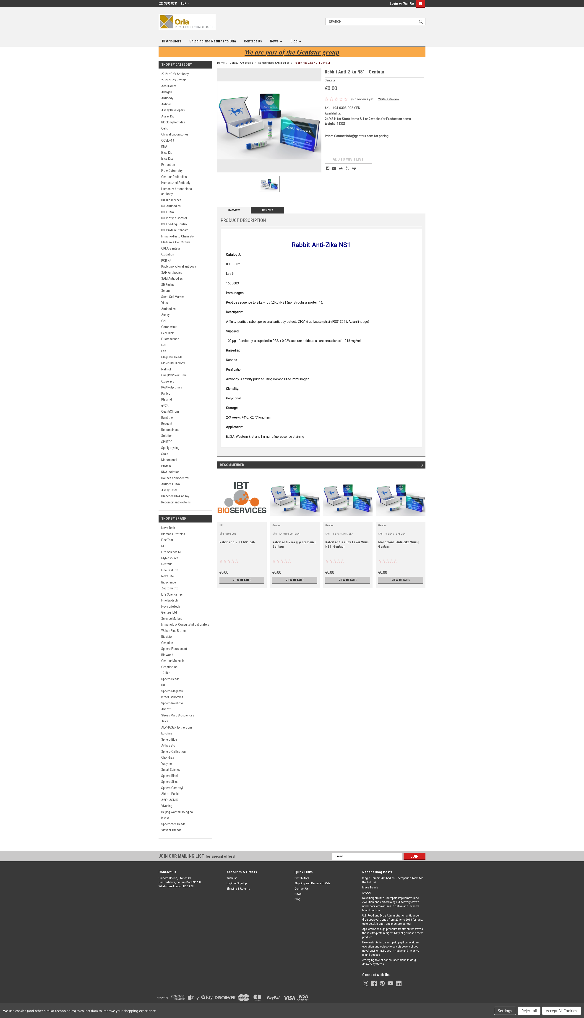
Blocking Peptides (173, 122)
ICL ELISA (167, 212)
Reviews (267, 210)
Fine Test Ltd (169, 570)
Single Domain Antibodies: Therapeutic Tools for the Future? (392, 880)
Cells (164, 128)
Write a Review (388, 99)
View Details (242, 580)
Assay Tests (169, 490)
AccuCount (168, 86)
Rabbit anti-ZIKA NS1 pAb (237, 542)
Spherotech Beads (173, 824)
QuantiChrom (170, 411)
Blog (294, 41)
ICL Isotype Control (174, 218)
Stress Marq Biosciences (177, 715)
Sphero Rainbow (172, 703)
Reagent (166, 424)
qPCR (165, 406)
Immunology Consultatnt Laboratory (185, 624)
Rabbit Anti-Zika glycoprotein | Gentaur (293, 544)
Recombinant (170, 430)
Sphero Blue (169, 739)
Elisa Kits (167, 158)
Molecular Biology (173, 363)
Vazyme (166, 764)
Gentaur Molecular (173, 661)
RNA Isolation (170, 472)
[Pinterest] (354, 168)
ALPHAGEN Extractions (177, 727)
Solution (166, 436)
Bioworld (167, 655)
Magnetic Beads (171, 357)
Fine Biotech (169, 600)
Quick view (242, 518)
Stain (164, 454)
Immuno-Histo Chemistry (178, 236)
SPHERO (166, 442)
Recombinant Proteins (176, 502)
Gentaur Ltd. (169, 612)
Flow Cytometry (171, 171)
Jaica (164, 721)
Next (423, 465)
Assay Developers (173, 110)
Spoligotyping (170, 448)
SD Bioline (168, 285)
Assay (165, 315)
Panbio (165, 393)
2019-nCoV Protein (173, 80)
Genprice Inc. (169, 667)
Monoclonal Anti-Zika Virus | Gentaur (398, 544)
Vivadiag (166, 806)
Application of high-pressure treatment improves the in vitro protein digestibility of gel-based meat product (392, 933)
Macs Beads (370, 887)
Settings (505, 1010)
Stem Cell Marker (172, 297)
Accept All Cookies (561, 1010)
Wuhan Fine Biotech (174, 631)
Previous (418, 465)
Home (221, 62)
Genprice (167, 643)
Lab (163, 351)
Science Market (171, 619)
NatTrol (166, 369)
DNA (164, 146)
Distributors (171, 41)
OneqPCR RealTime (174, 375)
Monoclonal (169, 460)
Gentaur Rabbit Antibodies (273, 62)
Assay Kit (167, 116)
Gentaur (166, 564)
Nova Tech (168, 528)
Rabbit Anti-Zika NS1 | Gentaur (312, 62)
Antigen (166, 104)
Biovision (167, 637)
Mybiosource (169, 558)
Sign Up (408, 3)
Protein (166, 466)
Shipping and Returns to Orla (212, 41)
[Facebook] (327, 168)
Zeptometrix (169, 588)
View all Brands (171, 830)
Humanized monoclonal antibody (177, 191)
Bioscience (168, 582)
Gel (163, 345)
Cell (163, 321)
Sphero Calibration (173, 752)
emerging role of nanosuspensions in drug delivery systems (389, 962)
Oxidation (167, 254)
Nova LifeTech (170, 606)
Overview (234, 210)
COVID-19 (167, 140)
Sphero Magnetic (172, 691)
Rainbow (167, 418)
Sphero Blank (170, 776)
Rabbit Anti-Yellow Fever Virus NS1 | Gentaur (347, 544)
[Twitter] (347, 168)
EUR (184, 3)
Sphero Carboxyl (172, 788)
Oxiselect (167, 381)
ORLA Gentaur (170, 248)
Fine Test (167, 540)
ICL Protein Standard (174, 230)
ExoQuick (167, 333)
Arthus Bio (168, 745)
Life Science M (171, 552)
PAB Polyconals (171, 387)
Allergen (166, 92)
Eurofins (166, 733)
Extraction (168, 165)
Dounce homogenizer (175, 478)
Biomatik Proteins (173, 534)
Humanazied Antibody (175, 183)
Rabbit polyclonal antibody (178, 266)
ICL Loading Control (174, 224)
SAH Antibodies (171, 273)
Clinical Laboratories (174, 134)
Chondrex (167, 757)
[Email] (334, 168)
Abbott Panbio (170, 794)
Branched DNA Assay (175, 496)
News (274, 41)
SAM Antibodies (172, 278)
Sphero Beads (170, 679)
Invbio (165, 818)
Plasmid (166, 399)
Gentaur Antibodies (174, 177)
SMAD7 (366, 892)
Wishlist (232, 878)
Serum (165, 291)
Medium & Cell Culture (175, 242)
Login (394, 3)
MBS (164, 546)
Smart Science (170, 770)
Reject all (529, 1010)
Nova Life (167, 576)
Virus (164, 303)
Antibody (167, 98)
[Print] (341, 168)
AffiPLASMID (169, 800)
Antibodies (168, 309)
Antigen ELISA (170, 484)
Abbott (166, 709)
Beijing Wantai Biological (177, 812)
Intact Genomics (172, 697)
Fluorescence (170, 339)
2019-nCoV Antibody (175, 74)
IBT (163, 685)
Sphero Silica (169, 782)
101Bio (165, 673)
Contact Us (253, 41)
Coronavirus (169, 327)
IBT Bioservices (171, 200)
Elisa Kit (166, 153)
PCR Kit (166, 260)
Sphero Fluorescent (174, 649)
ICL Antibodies (171, 206)
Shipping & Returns (238, 888)
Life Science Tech (172, 594)
